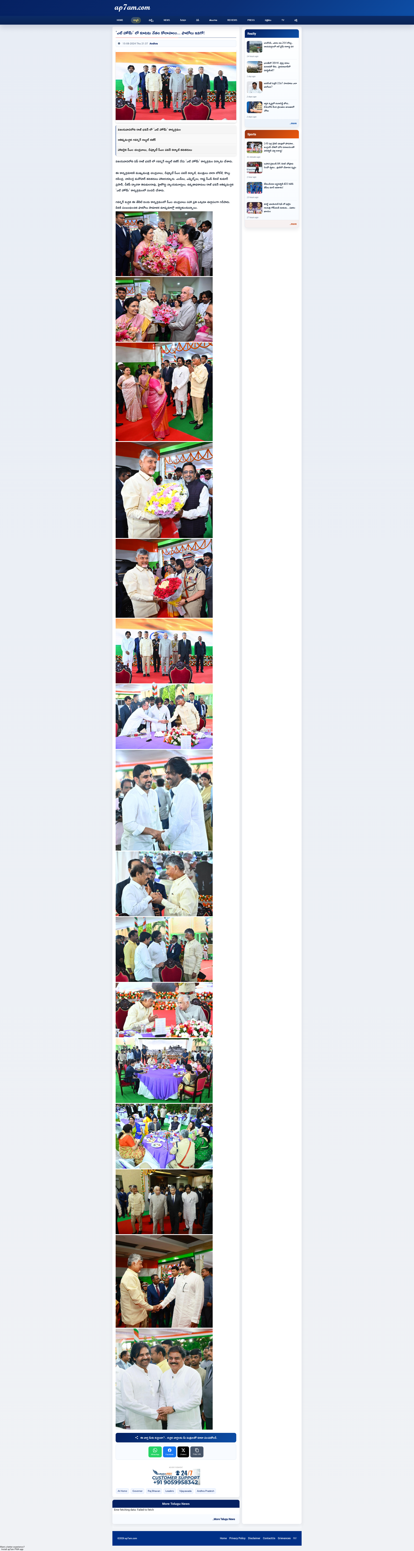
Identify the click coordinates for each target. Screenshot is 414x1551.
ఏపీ (197, 20)
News (167, 20)
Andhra (154, 43)
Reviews (232, 20)
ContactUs (269, 1538)
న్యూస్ (136, 20)
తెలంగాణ (213, 20)
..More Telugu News (223, 1519)
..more (293, 123)
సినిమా (183, 20)
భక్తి (295, 20)
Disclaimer (254, 1538)
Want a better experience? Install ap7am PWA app (12, 1548)
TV (283, 20)
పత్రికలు (268, 20)
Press (251, 20)
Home (120, 20)
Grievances (284, 1538)
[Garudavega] (176, 1477)
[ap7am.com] (132, 8)
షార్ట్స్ (151, 20)
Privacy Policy (237, 1538)
